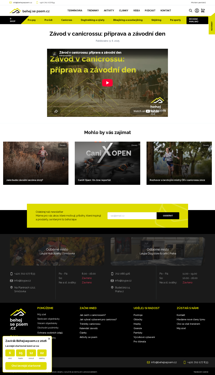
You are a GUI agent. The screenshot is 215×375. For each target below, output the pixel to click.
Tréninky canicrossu (90, 324)
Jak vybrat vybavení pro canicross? (98, 319)
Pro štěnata (140, 341)
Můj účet (41, 314)
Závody (62, 145)
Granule (138, 328)
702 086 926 (122, 273)
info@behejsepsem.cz (22, 2)
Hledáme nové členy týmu (191, 319)
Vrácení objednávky (47, 323)
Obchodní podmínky (48, 327)
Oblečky (138, 319)
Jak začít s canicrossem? (93, 315)
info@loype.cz (22, 280)
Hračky (137, 324)
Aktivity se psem (88, 337)
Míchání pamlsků (198, 2)
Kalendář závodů (89, 328)
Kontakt (181, 315)
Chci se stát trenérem (188, 324)
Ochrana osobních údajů (50, 332)
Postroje (138, 315)
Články (83, 332)
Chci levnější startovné (26, 365)
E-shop (12, 20)
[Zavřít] (49, 338)
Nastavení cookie (201, 372)
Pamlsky (138, 332)
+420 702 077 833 (47, 2)
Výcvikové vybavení (144, 337)
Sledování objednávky (48, 319)
